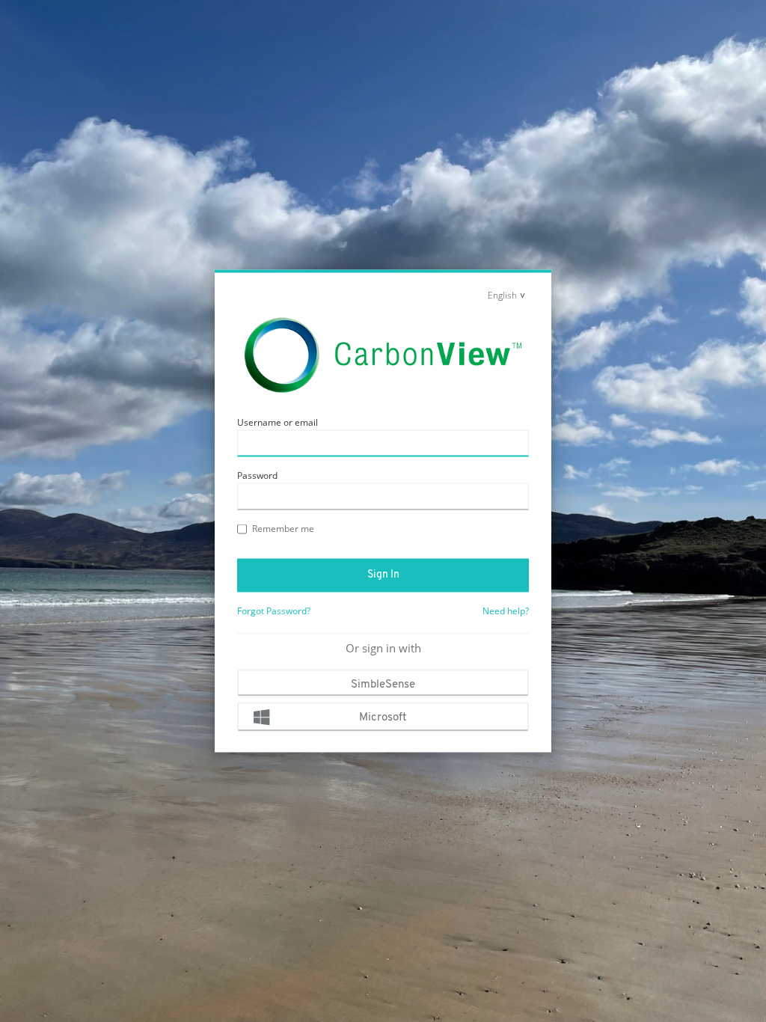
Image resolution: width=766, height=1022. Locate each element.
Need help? (505, 611)
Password (257, 475)
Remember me (283, 528)
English (502, 295)
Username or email (277, 422)
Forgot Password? (273, 611)
